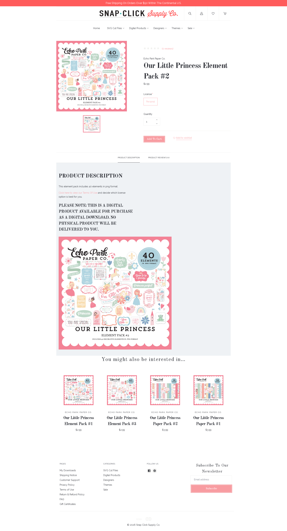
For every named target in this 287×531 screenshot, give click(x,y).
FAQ (62, 499)
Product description (129, 157)
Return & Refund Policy (72, 494)
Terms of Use (67, 489)
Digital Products (137, 28)
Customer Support (70, 480)
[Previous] (60, 124)
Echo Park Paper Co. (154, 58)
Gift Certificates (68, 504)
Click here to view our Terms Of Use (78, 192)
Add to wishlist (184, 137)
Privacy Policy (67, 485)
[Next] (123, 124)
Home (96, 28)
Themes (176, 28)
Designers (158, 28)
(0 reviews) (167, 48)
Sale (190, 28)
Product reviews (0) (158, 157)
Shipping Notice (68, 475)
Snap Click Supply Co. (148, 525)
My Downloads (68, 470)
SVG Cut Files (114, 28)
